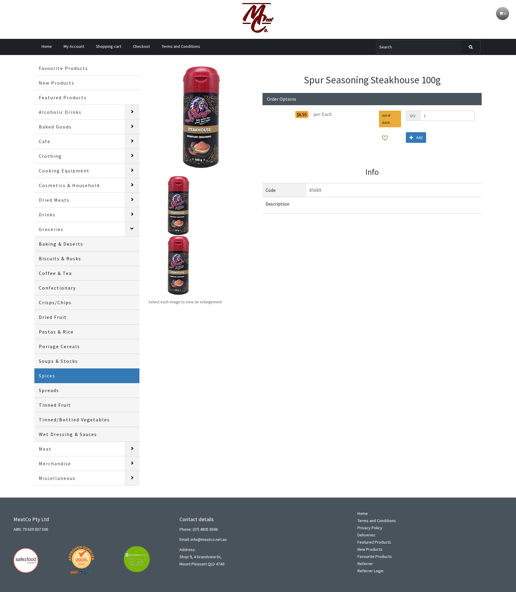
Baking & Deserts (61, 244)
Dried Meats (54, 200)
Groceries (51, 229)
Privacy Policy (369, 527)
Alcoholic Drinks (60, 112)
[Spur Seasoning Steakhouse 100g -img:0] (178, 264)
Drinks (47, 215)
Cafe (44, 141)
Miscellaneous (57, 478)
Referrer (365, 563)
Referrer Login (370, 570)
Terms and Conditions (181, 46)
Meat (45, 449)
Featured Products (63, 97)
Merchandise (55, 463)
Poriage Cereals (59, 346)
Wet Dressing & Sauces (68, 434)
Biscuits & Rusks (60, 258)
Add (419, 137)
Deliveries (366, 535)
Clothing (50, 156)
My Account (74, 46)
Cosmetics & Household (69, 185)
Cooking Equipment (64, 171)
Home (47, 46)
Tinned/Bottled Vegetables (74, 420)
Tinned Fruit (55, 405)
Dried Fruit (53, 317)
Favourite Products (63, 68)
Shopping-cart (108, 46)
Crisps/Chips (55, 302)
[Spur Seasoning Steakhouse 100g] (201, 116)
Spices (47, 376)
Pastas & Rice (56, 332)
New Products (56, 83)
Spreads (49, 390)
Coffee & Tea (55, 273)
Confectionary (57, 288)
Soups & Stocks (58, 361)
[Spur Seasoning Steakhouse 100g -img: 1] (178, 205)
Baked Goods (55, 127)
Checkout (141, 46)
